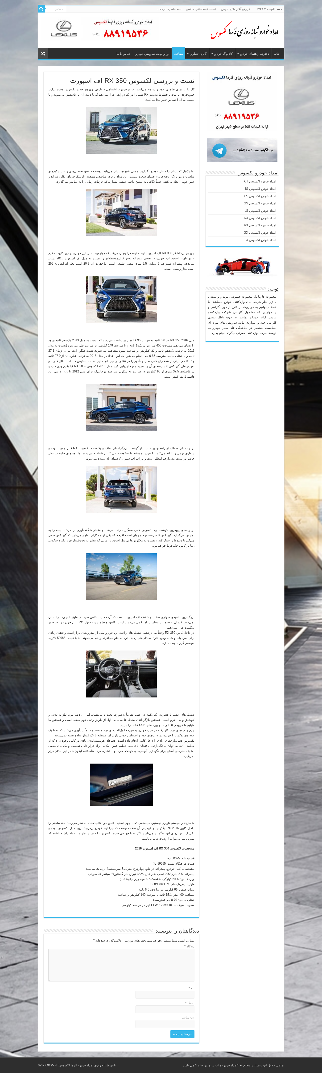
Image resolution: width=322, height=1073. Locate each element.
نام (191, 988)
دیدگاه (189, 946)
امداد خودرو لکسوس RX (260, 225)
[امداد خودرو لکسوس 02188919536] (243, 29)
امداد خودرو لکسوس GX (260, 232)
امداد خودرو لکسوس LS (260, 210)
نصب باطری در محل (169, 9)
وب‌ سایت (188, 1017)
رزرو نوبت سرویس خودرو (152, 53)
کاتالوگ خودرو (223, 53)
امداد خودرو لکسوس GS (260, 203)
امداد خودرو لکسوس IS (260, 188)
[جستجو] (41, 9)
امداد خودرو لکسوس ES (260, 196)
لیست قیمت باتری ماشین (201, 9)
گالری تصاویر (198, 53)
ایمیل (189, 1003)
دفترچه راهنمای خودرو (254, 53)
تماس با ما (123, 53)
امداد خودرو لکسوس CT (260, 181)
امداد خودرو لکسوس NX (260, 218)
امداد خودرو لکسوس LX (260, 240)
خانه (277, 53)
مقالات (178, 53)
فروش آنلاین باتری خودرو (235, 9)
